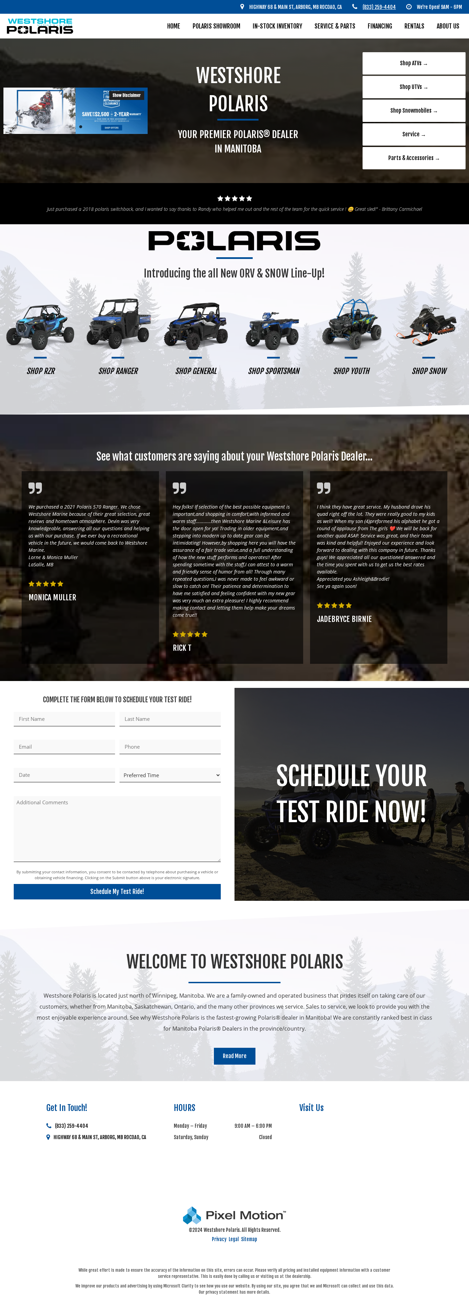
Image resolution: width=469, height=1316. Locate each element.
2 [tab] (81, 126)
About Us (448, 26)
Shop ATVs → (414, 63)
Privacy (219, 1239)
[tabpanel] (75, 111)
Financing (380, 26)
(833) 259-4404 (71, 1126)
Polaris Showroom (216, 26)
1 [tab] (70, 126)
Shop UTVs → (414, 86)
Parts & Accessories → (414, 158)
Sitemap (249, 1239)
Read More (235, 1056)
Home (173, 26)
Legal (234, 1239)
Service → (414, 134)
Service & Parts (334, 26)
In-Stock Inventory (277, 26)
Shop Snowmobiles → (414, 110)
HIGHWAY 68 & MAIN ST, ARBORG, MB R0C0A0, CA (100, 1137)
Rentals (414, 26)
